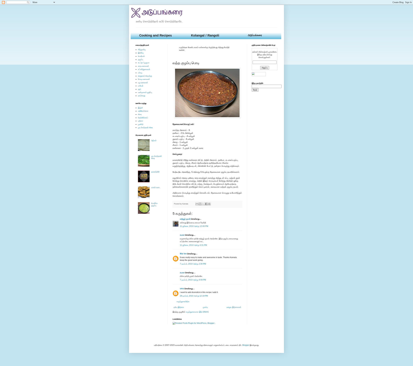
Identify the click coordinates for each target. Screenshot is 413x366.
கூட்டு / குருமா (143, 63)
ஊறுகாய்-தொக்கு (145, 76)
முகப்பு (205, 307)
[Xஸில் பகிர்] (203, 204)
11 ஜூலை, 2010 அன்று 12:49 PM (194, 226)
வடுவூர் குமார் (185, 219)
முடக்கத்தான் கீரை (145, 127)
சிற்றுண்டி (142, 49)
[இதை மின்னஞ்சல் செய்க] (197, 204)
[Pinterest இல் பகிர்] (209, 204)
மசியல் (140, 86)
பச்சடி (140, 73)
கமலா (182, 235)
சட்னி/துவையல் (144, 69)
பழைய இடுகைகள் (234, 307)
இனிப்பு (141, 53)
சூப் (139, 89)
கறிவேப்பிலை (143, 111)
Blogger (245, 345)
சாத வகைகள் (143, 66)
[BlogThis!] (200, 204)
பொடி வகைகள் (144, 79)
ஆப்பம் (153, 140)
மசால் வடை (155, 187)
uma (182, 288)
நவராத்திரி (155, 172)
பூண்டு (140, 124)
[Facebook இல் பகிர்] (206, 204)
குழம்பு (140, 59)
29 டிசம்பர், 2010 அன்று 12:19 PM (194, 296)
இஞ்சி (140, 108)
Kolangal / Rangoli (205, 35)
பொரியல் (141, 56)
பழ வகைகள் (143, 82)
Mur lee (183, 254)
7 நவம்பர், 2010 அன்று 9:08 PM (193, 280)
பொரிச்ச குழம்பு (154, 204)
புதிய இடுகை (178, 307)
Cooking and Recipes (155, 35)
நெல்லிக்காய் (143, 118)
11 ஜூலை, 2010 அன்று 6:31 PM (193, 245)
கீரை (140, 114)
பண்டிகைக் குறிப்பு (145, 92)
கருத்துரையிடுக (183, 301)
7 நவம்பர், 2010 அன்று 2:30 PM (193, 264)
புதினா (140, 121)
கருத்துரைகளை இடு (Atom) (197, 312)
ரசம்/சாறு (141, 96)
